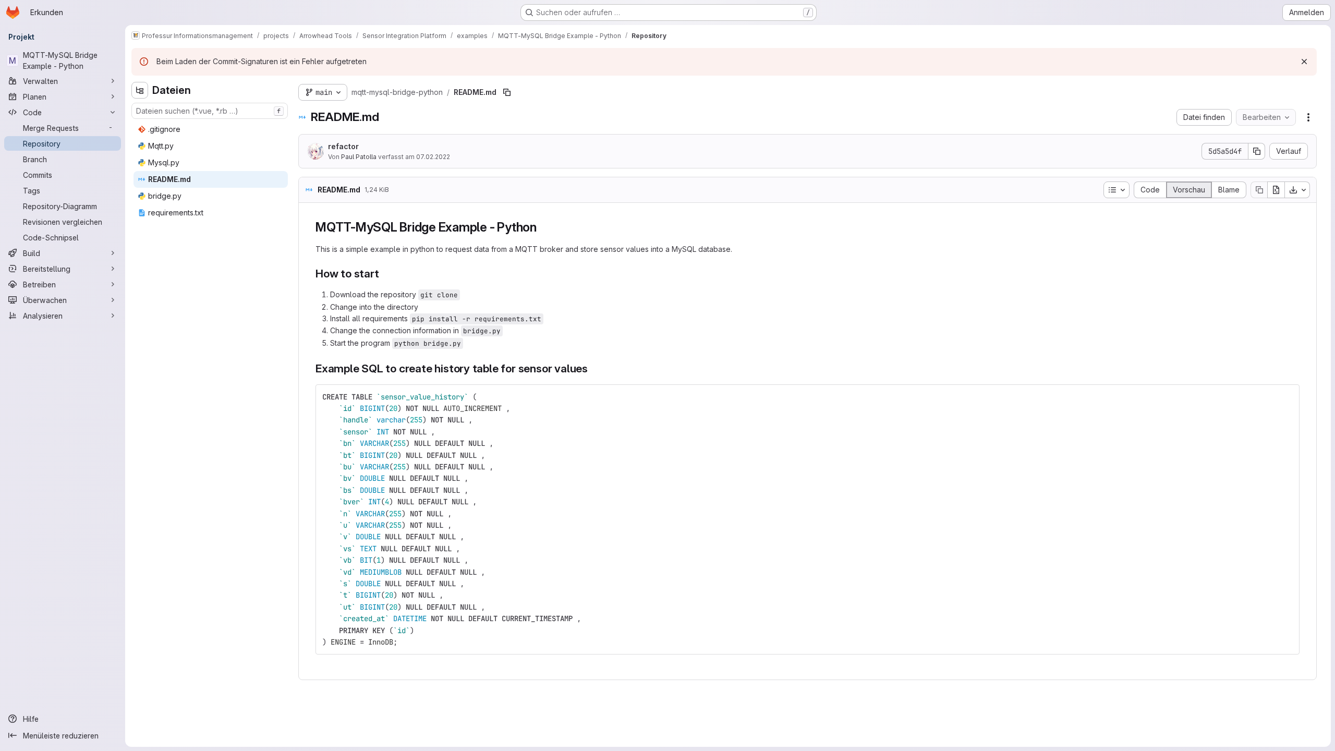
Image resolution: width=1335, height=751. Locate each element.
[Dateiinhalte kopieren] (1259, 189)
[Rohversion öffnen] (1276, 189)
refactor (343, 146)
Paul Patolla (359, 157)
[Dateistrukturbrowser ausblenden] (139, 90)
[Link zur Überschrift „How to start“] (385, 273)
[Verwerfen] (1304, 61)
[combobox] (209, 111)
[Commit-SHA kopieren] (1256, 151)
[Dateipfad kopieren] (507, 92)
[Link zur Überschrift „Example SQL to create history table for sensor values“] (594, 368)
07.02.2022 (433, 157)
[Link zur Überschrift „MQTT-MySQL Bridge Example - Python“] (543, 227)
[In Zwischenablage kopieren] (1287, 397)
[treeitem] (211, 129)
